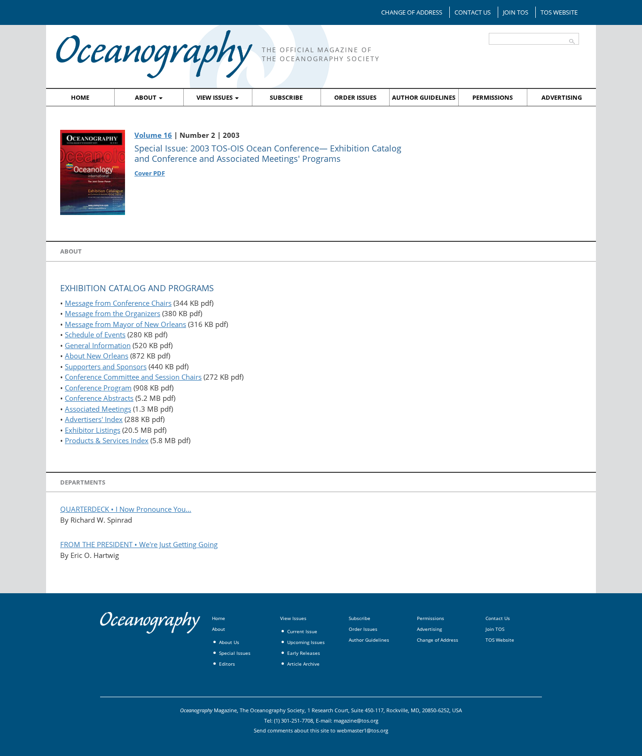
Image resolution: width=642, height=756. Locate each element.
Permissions (492, 97)
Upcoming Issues (306, 642)
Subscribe (286, 97)
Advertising (561, 97)
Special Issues (235, 653)
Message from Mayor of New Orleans (125, 324)
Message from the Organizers (112, 313)
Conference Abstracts (99, 398)
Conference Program (98, 387)
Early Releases (303, 653)
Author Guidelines (423, 97)
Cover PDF (149, 173)
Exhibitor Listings (92, 430)
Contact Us (472, 12)
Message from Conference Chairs (118, 303)
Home (80, 97)
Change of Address (411, 12)
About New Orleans (96, 355)
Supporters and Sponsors (106, 366)
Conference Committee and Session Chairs (133, 377)
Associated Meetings (98, 409)
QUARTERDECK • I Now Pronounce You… (125, 509)
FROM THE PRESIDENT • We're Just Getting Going (139, 544)
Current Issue (302, 631)
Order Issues (355, 97)
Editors (227, 664)
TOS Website (559, 12)
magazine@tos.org (356, 720)
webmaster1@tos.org (362, 730)
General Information (98, 345)
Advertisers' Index (94, 419)
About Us (229, 642)
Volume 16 (153, 135)
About (146, 97)
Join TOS (515, 12)
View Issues (215, 97)
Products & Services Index (107, 440)
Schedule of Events (95, 334)
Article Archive (303, 664)
